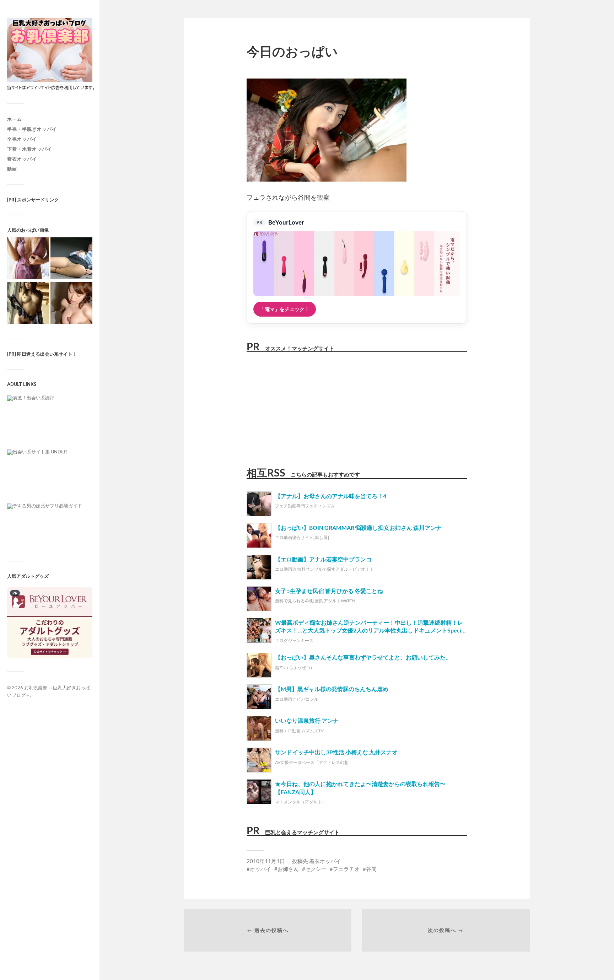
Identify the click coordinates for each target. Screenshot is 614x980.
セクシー (316, 869)
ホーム (14, 119)
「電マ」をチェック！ (284, 309)
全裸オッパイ (22, 139)
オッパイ (260, 869)
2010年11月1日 (266, 861)
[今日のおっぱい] (28, 258)
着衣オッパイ (22, 159)
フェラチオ (346, 869)
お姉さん (288, 869)
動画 (12, 169)
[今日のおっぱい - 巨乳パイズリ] (71, 303)
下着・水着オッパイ (29, 149)
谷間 (371, 869)
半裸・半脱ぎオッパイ (32, 129)
